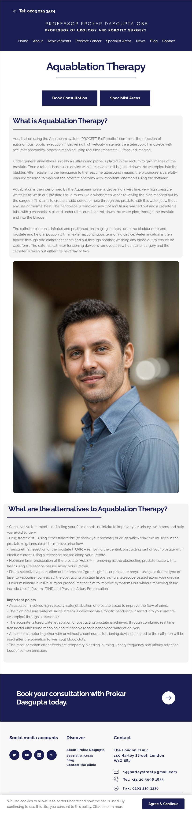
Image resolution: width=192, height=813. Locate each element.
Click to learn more (108, 807)
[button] (163, 803)
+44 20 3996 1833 (143, 779)
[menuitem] (23, 41)
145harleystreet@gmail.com (150, 772)
